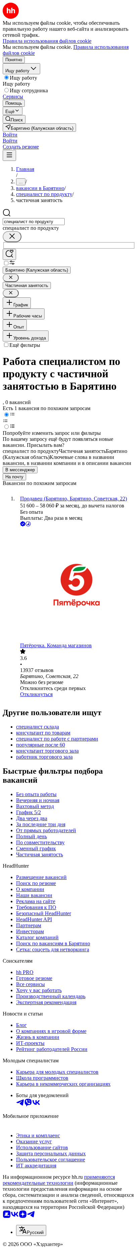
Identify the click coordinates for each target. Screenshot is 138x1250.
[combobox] (34, 221)
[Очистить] (12, 236)
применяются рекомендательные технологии (59, 1180)
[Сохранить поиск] (9, 254)
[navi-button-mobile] (9, 155)
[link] (14, 119)
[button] (10, 134)
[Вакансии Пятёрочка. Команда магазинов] (75, 585)
